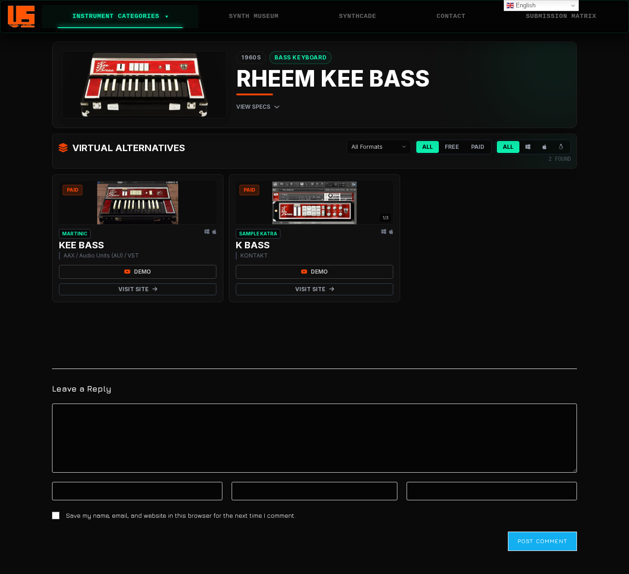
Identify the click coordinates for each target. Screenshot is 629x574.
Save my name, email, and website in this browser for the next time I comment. (181, 515)
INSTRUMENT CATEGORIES (120, 16)
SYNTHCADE (357, 16)
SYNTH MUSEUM (254, 16)
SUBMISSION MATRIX (561, 16)
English (525, 5)
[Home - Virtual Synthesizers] (21, 16)
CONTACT (451, 16)
